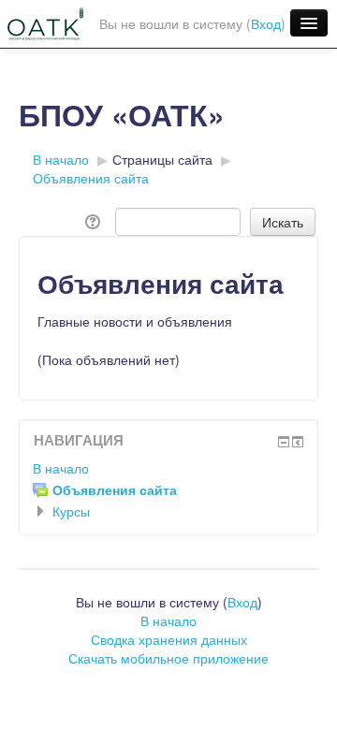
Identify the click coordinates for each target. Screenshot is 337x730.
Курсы (71, 511)
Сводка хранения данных (169, 639)
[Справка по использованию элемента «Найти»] (94, 220)
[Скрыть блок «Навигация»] (283, 441)
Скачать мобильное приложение (168, 658)
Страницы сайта (162, 159)
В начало (61, 468)
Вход (266, 23)
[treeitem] (168, 468)
